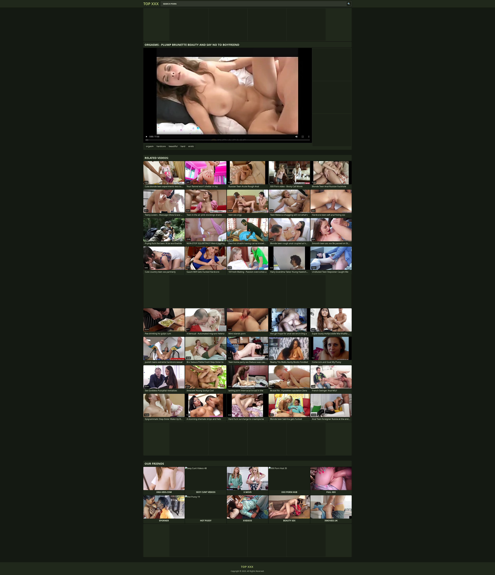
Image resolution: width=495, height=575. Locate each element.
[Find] (349, 4)
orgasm (150, 146)
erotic (191, 146)
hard (183, 146)
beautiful (173, 146)
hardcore (161, 146)
